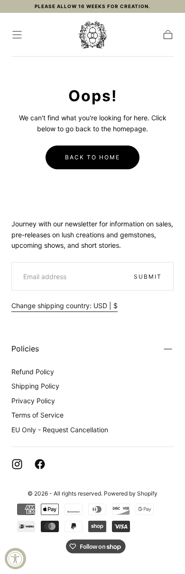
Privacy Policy (33, 401)
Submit (148, 276)
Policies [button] (25, 348)
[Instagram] (17, 464)
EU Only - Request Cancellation (59, 430)
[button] (17, 34)
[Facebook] (39, 464)
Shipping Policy (35, 386)
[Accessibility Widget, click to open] (15, 558)
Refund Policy (32, 372)
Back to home (92, 157)
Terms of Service (37, 415)
